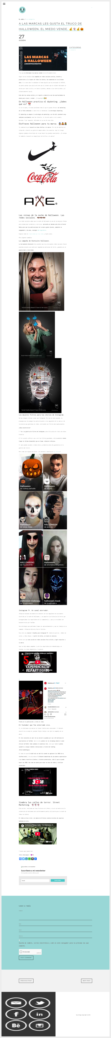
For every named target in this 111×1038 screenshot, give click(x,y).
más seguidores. (42, 230)
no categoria (30, 19)
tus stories (56, 451)
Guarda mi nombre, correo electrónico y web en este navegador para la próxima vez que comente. (54, 944)
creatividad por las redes (36, 234)
